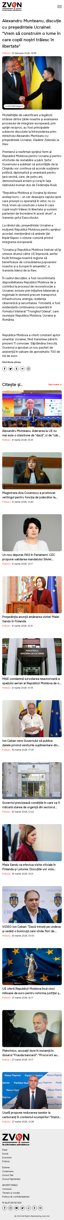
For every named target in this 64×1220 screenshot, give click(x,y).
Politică (6, 53)
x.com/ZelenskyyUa (14, 106)
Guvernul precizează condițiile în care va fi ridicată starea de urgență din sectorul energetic (31, 807)
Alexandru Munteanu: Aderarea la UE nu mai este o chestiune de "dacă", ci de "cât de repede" (30, 435)
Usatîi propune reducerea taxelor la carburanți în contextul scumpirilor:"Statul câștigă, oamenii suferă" (30, 1117)
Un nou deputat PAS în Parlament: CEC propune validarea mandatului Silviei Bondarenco (28, 559)
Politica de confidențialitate (15, 1196)
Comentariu (8, 1171)
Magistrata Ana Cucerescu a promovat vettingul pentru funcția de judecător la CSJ (29, 497)
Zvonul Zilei (7, 1175)
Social (5, 1153)
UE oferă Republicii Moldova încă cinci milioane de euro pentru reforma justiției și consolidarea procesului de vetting (31, 993)
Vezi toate (53, 384)
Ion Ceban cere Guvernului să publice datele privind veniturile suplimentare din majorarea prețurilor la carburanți (30, 745)
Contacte (7, 1189)
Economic (7, 1157)
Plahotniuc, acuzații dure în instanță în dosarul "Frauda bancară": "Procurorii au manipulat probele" (29, 1055)
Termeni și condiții (11, 1193)
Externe (6, 1167)
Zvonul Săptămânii (11, 1179)
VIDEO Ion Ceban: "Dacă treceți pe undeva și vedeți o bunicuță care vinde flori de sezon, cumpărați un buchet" (31, 931)
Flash (4, 1150)
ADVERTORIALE (10, 1185)
